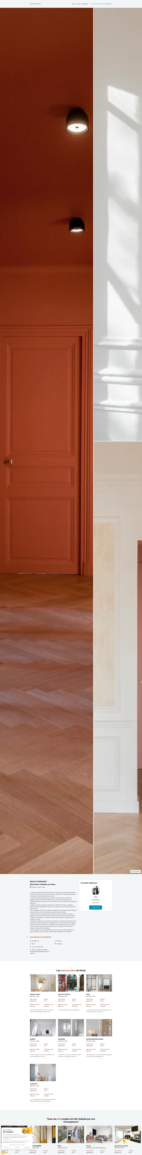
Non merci (6, 1147)
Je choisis (17, 1147)
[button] (3, 1152)
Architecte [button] (96, 900)
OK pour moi (27, 1147)
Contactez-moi (95, 907)
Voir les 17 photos (135, 871)
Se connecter (108, 4)
